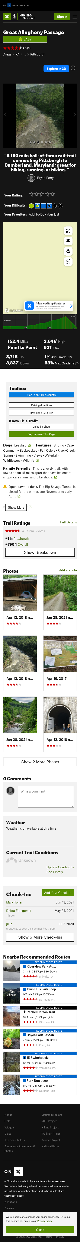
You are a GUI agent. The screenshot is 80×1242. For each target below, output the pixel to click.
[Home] (21, 16)
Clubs (7, 1133)
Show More (16, 507)
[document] (40, 1224)
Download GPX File (41, 413)
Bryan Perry (45, 178)
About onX (10, 1202)
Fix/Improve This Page (41, 434)
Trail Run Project (51, 1133)
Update (60, 867)
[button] (7, 116)
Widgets (9, 1127)
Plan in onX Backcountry (41, 395)
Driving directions (41, 405)
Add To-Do (36, 214)
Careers (9, 1208)
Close (40, 1230)
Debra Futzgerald (18, 910)
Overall (23, 544)
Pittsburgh (37, 54)
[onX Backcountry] (16, 5)
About (8, 1114)
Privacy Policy (44, 1221)
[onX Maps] (13, 1175)
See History (55, 872)
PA (17, 54)
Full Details (68, 522)
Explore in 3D (56, 68)
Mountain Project (51, 1114)
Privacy (60, 1236)
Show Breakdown (40, 552)
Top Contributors (14, 1140)
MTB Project (49, 1121)
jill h (9, 924)
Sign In (62, 16)
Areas (7, 54)
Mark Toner (14, 902)
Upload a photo (41, 426)
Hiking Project (49, 1127)
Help (7, 1121)
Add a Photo (68, 570)
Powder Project (50, 1140)
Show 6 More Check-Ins (40, 937)
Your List (53, 214)
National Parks (50, 1146)
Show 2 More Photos (40, 761)
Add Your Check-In (57, 892)
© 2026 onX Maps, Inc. (29, 1236)
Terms (49, 1236)
